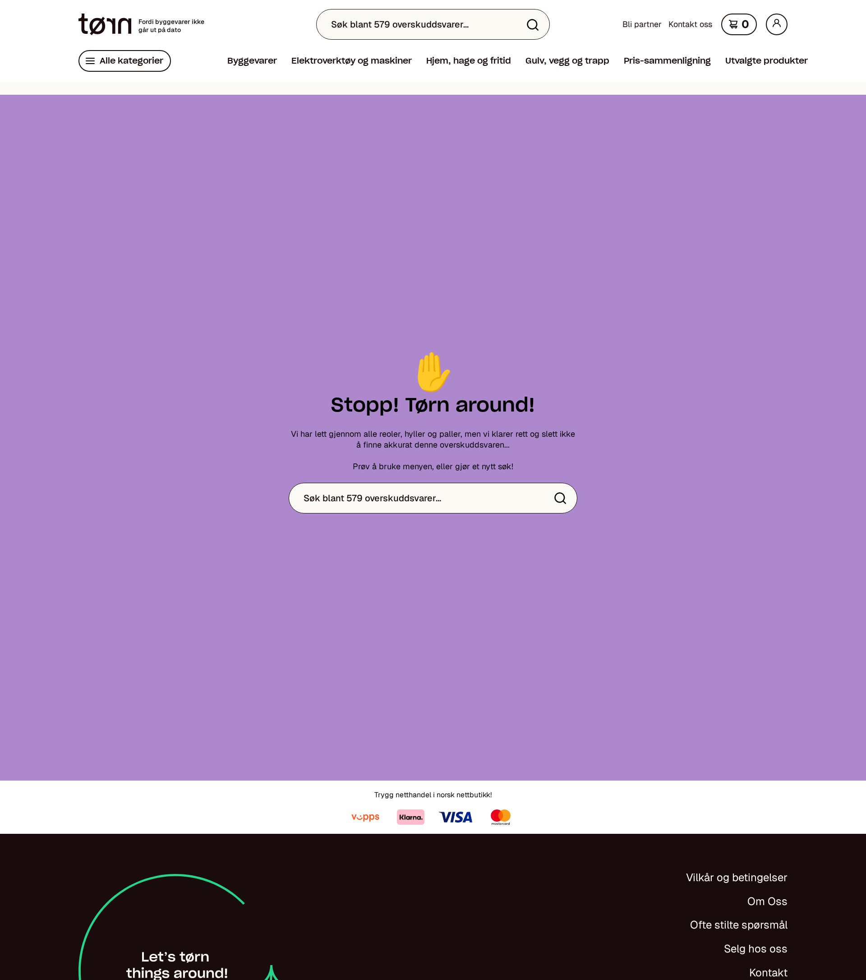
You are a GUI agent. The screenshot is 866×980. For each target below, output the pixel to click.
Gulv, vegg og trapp (567, 60)
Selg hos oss (756, 949)
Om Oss (767, 901)
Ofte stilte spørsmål (739, 925)
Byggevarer (252, 60)
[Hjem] (104, 24)
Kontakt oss (690, 24)
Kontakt (768, 973)
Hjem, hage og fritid (468, 60)
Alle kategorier (131, 60)
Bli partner (642, 24)
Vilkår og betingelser (737, 877)
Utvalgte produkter (766, 60)
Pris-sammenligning (667, 60)
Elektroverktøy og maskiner (351, 60)
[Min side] (777, 24)
